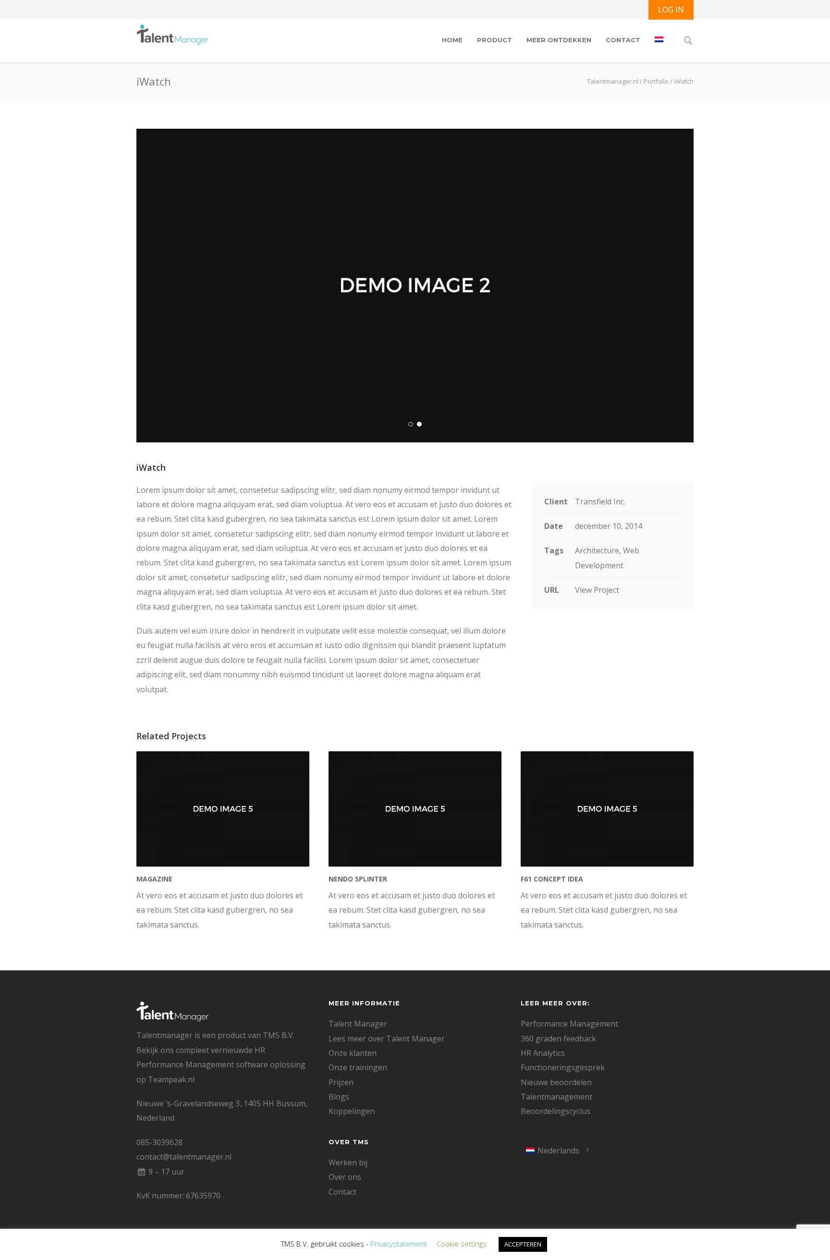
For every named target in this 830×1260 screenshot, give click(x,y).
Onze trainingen (358, 1067)
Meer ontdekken (558, 40)
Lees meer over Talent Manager (387, 1038)
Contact (623, 40)
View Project (597, 590)
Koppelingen (352, 1111)
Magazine (154, 878)
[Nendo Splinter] (415, 809)
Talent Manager (358, 1023)
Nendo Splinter (358, 878)
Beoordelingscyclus (555, 1111)
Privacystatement (398, 1243)
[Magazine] (222, 809)
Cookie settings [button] (462, 1243)
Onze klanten (353, 1053)
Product (494, 40)
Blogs (339, 1096)
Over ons (345, 1177)
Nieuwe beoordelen (556, 1082)
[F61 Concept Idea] (607, 809)
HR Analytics (543, 1053)
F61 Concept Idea (552, 878)
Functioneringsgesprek (563, 1067)
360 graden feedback (558, 1038)
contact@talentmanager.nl (184, 1156)
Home (452, 40)
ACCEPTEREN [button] (522, 1244)
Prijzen (341, 1082)
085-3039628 (159, 1142)
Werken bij (348, 1162)
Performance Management (569, 1023)
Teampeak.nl (171, 1079)
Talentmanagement (556, 1096)
